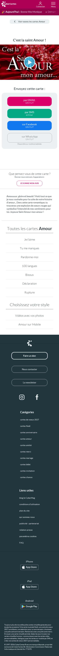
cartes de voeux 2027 (29, 420)
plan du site (24, 511)
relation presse (26, 530)
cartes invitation (27, 471)
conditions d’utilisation (29, 504)
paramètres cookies (28, 536)
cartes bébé (25, 464)
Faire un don (29, 355)
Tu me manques (29, 248)
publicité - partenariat (29, 523)
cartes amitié (26, 445)
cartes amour (26, 439)
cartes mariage (26, 458)
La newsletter (29, 382)
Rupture (29, 292)
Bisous (29, 274)
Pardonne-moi (29, 257)
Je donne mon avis (29, 183)
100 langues (29, 266)
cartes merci (25, 452)
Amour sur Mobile (29, 324)
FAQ (21, 543)
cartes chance (26, 477)
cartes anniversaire (28, 432)
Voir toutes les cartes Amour (31, 21)
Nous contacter (29, 369)
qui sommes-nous (27, 517)
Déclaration (29, 283)
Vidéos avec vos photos (29, 315)
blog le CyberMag (27, 498)
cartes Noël (25, 426)
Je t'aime (29, 239)
